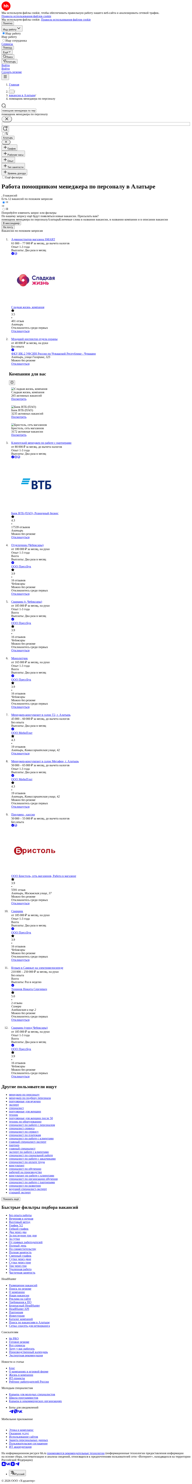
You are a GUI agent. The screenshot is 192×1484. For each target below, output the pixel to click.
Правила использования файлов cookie (66, 19)
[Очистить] (7, 119)
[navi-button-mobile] (5, 77)
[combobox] (19, 111)
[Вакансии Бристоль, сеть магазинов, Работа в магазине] (99, 851)
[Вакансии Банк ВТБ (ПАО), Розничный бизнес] (99, 485)
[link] (8, 56)
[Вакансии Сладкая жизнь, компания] (99, 281)
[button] (6, 65)
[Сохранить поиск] (5, 129)
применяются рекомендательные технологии (76, 1453)
